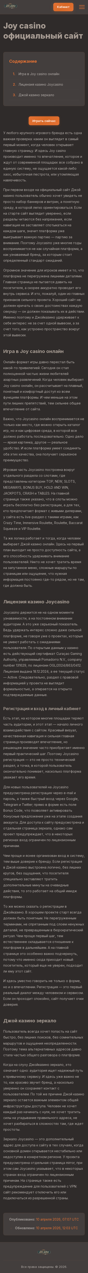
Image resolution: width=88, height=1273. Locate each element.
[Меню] (82, 7)
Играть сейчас (44, 121)
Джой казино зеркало (36, 95)
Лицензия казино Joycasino (41, 84)
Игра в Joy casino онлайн (39, 74)
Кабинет (63, 7)
